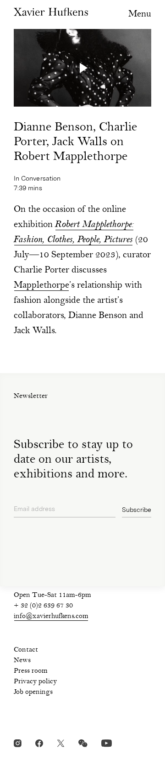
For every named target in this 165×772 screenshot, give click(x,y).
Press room (31, 671)
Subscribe (136, 509)
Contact (26, 650)
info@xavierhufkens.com (51, 616)
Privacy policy (35, 682)
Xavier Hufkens (51, 12)
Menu (139, 14)
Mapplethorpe (41, 285)
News (22, 660)
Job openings (33, 692)
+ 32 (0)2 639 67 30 (43, 606)
